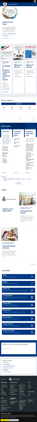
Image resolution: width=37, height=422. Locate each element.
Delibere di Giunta (8, 324)
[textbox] (18, 348)
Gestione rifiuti (7, 303)
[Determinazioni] (32, 318)
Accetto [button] (3, 420)
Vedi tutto (33, 264)
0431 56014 (9, 366)
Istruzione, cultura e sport (17, 133)
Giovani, (3, 243)
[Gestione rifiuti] (32, 305)
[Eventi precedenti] (2, 104)
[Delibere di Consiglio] (32, 332)
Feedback (20, 405)
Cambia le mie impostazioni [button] (14, 420)
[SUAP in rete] (32, 290)
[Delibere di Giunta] (32, 325)
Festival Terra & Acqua (7, 23)
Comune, (15, 61)
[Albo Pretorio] (32, 311)
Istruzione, (22, 207)
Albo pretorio (12, 403)
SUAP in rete (6, 289)
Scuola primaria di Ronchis (26, 212)
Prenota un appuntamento (30, 400)
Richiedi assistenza (7, 364)
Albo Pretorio (6, 310)
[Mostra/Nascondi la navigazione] (1, 4)
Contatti (2, 398)
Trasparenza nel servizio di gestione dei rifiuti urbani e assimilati (22, 401)
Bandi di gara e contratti (13, 401)
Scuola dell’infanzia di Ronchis (8, 247)
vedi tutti (18, 183)
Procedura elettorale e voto (30, 133)
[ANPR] (32, 276)
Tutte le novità (5, 38)
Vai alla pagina (5, 91)
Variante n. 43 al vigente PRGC (7, 210)
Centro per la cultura (9, 243)
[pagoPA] (32, 283)
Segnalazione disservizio (21, 408)
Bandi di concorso (13, 402)
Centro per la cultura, (28, 207)
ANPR (4, 275)
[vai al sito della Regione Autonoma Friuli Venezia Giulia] (2, 1)
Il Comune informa (6, 62)
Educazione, (12, 242)
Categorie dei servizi (13, 382)
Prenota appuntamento (8, 367)
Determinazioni (7, 317)
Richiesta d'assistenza (22, 404)
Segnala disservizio (7, 371)
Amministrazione (4, 382)
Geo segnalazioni (7, 296)
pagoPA (5, 282)
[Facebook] (28, 403)
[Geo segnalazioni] (32, 297)
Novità (29, 382)
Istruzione (5, 131)
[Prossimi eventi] (35, 104)
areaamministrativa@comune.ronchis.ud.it (6, 407)
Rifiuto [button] (7, 420)
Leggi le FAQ (6, 362)
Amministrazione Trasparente (13, 398)
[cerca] (35, 4)
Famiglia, (4, 61)
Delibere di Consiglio (8, 331)
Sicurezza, (7, 61)
